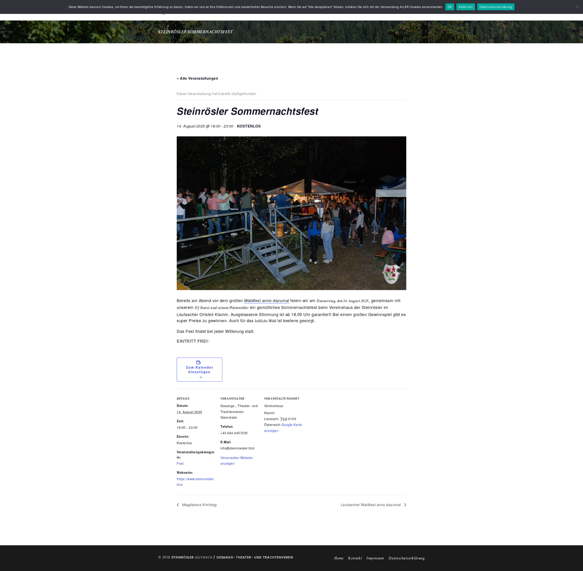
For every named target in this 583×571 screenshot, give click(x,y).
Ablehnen (466, 7)
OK (450, 7)
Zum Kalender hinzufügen (199, 369)
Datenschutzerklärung (407, 558)
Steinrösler (182, 557)
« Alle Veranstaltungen (197, 78)
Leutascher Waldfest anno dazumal (371, 504)
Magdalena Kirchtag (199, 504)
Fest (180, 463)
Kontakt (355, 558)
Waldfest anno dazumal (266, 300)
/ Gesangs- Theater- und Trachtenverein (252, 557)
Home (338, 558)
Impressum (375, 558)
